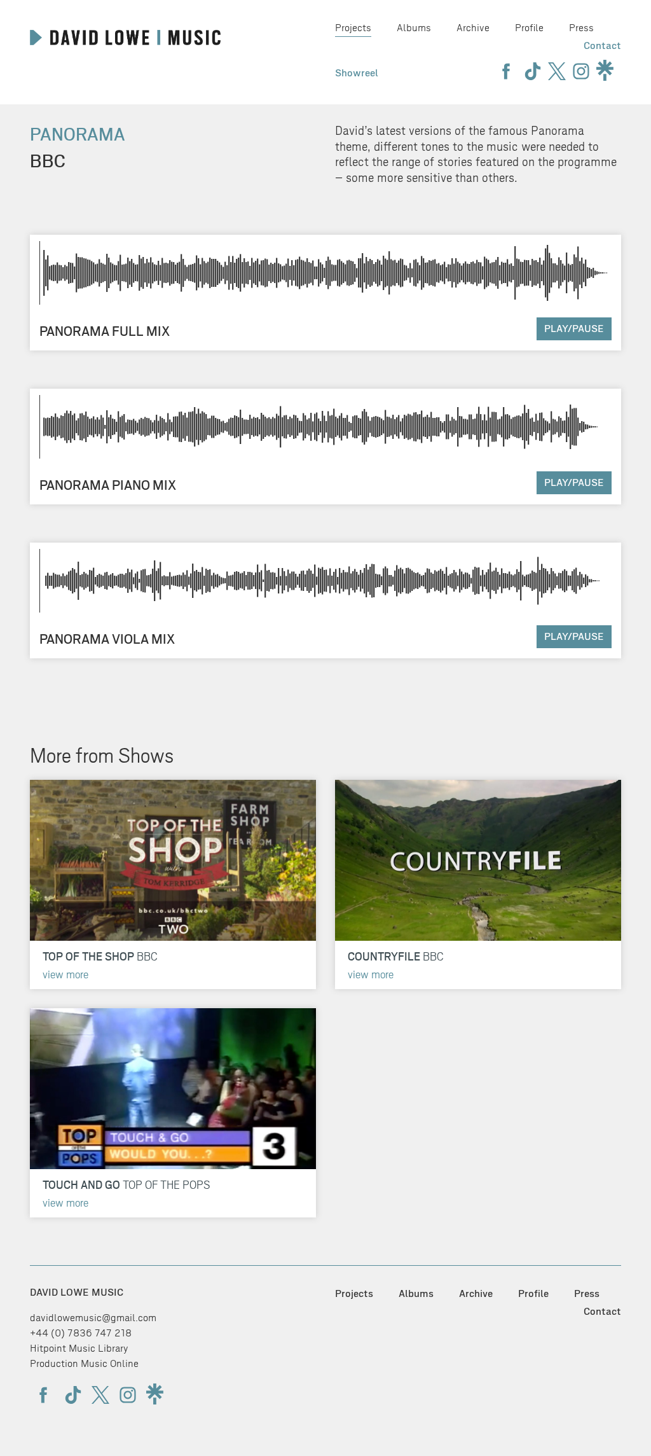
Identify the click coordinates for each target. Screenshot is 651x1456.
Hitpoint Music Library (79, 1348)
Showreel (356, 73)
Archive (473, 28)
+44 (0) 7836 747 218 (81, 1333)
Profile (529, 28)
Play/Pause (574, 328)
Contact (602, 45)
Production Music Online (84, 1363)
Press (581, 28)
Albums (414, 28)
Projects (353, 28)
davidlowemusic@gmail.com (93, 1318)
